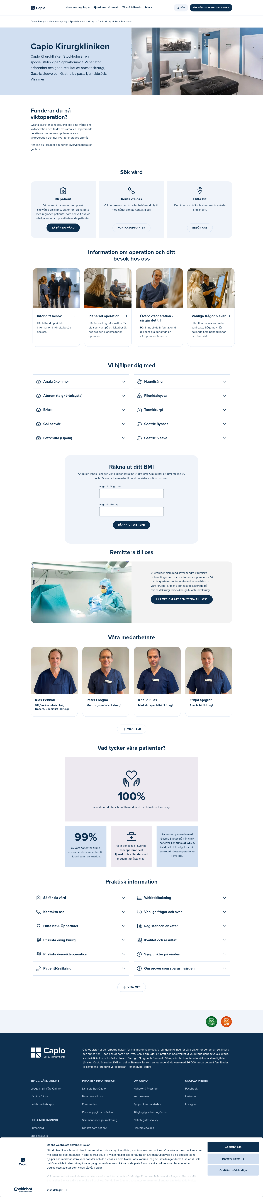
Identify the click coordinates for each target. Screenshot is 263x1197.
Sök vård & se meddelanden (211, 7)
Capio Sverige (38, 21)
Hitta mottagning (58, 21)
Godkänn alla (233, 1146)
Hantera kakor (231, 1158)
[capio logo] (48, 1053)
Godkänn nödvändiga (233, 1170)
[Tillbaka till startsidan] (38, 8)
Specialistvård (77, 21)
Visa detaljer (54, 1189)
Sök (183, 7)
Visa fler (134, 728)
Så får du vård (63, 227)
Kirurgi (91, 21)
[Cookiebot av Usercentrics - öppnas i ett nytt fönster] (23, 1190)
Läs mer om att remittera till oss (182, 599)
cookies (161, 1163)
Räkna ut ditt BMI (131, 524)
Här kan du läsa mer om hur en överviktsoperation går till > (61, 147)
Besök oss (200, 227)
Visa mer (37, 79)
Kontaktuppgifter (131, 227)
